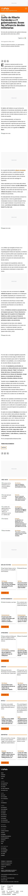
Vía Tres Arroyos (5, 788)
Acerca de (3, 866)
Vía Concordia (4, 820)
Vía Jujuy (3, 795)
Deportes (3, 839)
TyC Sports (16, 892)
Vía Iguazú (3, 811)
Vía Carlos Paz (4, 783)
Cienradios (9, 892)
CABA (2, 778)
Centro (2, 781)
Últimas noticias (5, 830)
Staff (2, 868)
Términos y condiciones (6, 861)
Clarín (3, 891)
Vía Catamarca (4, 798)
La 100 (21, 891)
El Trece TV (11, 891)
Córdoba (3, 774)
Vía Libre (3, 853)
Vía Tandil (3, 786)
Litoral (2, 805)
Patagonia (3, 824)
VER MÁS (4, 592)
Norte (2, 793)
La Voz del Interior (6, 894)
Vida (2, 843)
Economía (3, 834)
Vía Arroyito (4, 784)
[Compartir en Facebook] (2, 61)
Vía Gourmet (4, 851)
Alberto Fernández (20, 170)
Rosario (3, 776)
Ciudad (3, 892)
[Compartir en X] (8, 61)
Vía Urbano (3, 848)
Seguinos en (21, 38)
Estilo (2, 841)
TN (7, 891)
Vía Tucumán (4, 796)
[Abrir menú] (26, 8)
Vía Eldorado (4, 809)
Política (4, 447)
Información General (6, 836)
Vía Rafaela (3, 816)
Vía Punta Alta (4, 790)
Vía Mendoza (4, 802)
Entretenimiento (5, 838)
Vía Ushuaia (3, 826)
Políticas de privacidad (6, 863)
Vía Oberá (3, 812)
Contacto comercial (6, 864)
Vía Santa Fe (4, 814)
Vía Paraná (3, 818)
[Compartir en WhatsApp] (5, 61)
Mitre (17, 891)
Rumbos (3, 855)
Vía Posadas (4, 807)
